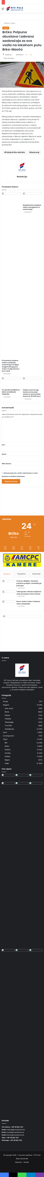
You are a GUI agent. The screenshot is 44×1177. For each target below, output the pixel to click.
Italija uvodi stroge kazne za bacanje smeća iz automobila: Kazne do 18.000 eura (32, 393)
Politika (7, 756)
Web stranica (6, 463)
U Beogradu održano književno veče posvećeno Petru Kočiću (29, 592)
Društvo (8, 750)
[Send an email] (12, 54)
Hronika (8, 753)
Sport (5, 732)
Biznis (7, 712)
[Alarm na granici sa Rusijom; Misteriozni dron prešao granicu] (22, 777)
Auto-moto (9, 708)
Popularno (21, 574)
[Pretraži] (41, 9)
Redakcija (8, 54)
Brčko (7, 746)
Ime (4, 445)
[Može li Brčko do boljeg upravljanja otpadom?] (8, 777)
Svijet (7, 763)
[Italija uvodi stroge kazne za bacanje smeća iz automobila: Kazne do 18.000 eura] (32, 382)
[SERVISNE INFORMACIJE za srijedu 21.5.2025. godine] (35, 785)
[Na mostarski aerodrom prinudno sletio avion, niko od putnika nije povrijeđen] (22, 865)
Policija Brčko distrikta (15, 152)
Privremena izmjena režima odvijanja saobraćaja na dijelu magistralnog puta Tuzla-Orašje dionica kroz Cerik (10, 365)
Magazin (6, 705)
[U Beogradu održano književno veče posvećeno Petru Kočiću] (8, 594)
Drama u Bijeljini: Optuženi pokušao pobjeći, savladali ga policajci (28, 583)
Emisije (5, 701)
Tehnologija (9, 722)
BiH (6, 743)
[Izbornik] (3, 9)
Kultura (7, 715)
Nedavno (7, 574)
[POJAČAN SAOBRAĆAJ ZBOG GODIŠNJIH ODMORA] (11, 382)
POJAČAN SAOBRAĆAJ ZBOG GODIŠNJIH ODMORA (11, 392)
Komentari (36, 574)
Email (4, 454)
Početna (6, 23)
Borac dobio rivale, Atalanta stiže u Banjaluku (28, 602)
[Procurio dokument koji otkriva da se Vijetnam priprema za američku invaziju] (22, 952)
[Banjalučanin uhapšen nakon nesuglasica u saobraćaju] (32, 197)
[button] (22, 508)
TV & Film (8, 725)
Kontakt (26, 1162)
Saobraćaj (34, 152)
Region (7, 760)
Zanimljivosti (9, 729)
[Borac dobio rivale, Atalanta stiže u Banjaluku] (8, 604)
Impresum (18, 1162)
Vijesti (13, 23)
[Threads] (38, 1167)
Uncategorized (8, 736)
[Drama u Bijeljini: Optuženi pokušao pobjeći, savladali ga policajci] (8, 584)
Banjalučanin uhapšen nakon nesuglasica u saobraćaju (32, 207)
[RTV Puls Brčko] (15, 8)
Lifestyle (8, 719)
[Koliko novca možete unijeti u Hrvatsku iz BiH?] (35, 777)
